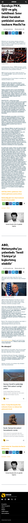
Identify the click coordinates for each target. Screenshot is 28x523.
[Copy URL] (20, 32)
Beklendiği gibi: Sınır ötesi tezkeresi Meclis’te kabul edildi (12, 199)
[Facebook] (9, 32)
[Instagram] (5, 499)
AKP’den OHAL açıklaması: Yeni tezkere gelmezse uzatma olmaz (11, 193)
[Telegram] (13, 32)
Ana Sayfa (3, 208)
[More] (23, 32)
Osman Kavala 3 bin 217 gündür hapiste (14, 225)
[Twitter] (12, 499)
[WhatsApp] (2, 32)
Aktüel (8, 208)
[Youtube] (8, 499)
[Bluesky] (2, 499)
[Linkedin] (16, 32)
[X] (6, 32)
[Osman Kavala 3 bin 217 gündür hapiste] (14, 217)
